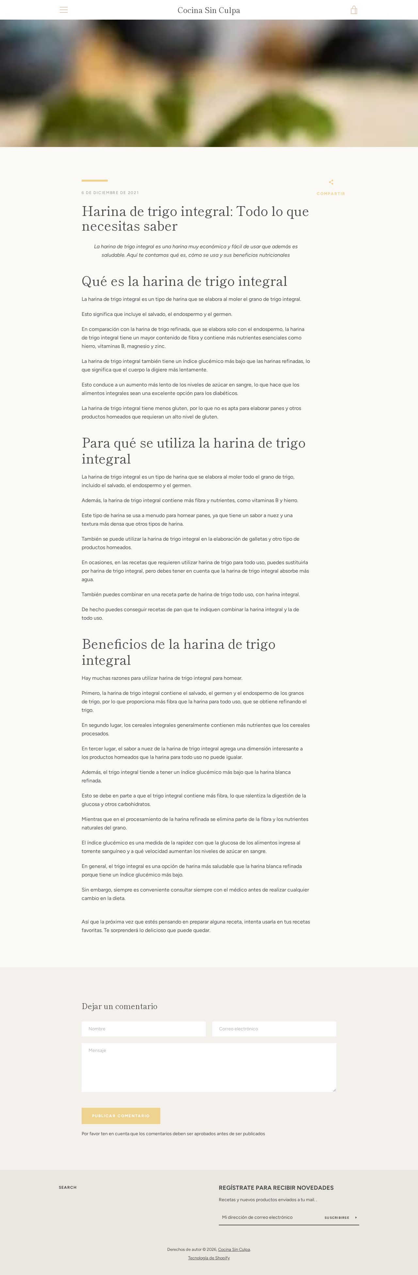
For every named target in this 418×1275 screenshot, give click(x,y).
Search (68, 1187)
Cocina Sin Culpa (209, 10)
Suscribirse (337, 1218)
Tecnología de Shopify (209, 1257)
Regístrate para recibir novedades (276, 1187)
